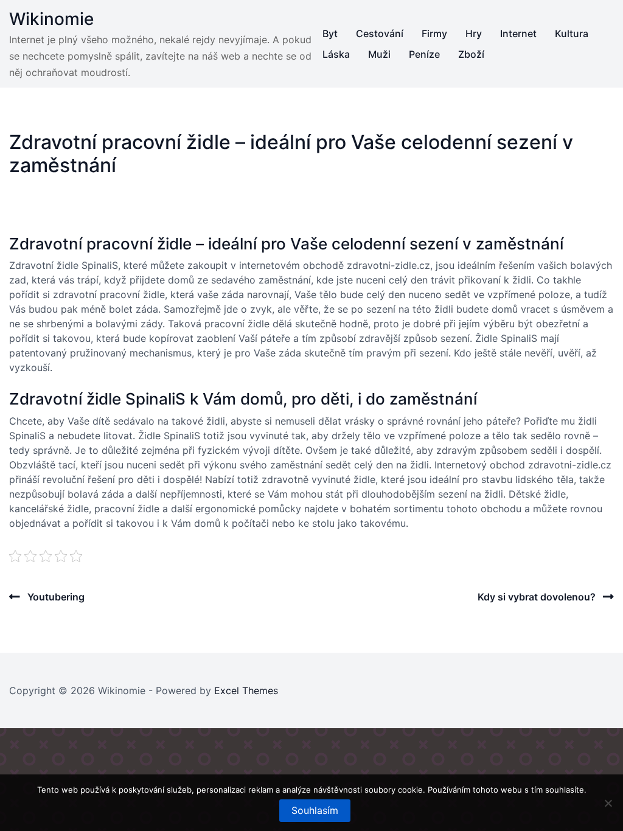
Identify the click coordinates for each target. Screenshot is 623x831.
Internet (518, 33)
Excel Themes (246, 690)
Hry (473, 33)
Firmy (434, 33)
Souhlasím (314, 810)
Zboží (471, 54)
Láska (336, 54)
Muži (379, 54)
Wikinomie (51, 19)
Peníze (424, 54)
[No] (608, 803)
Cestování (379, 33)
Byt (330, 33)
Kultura (571, 33)
